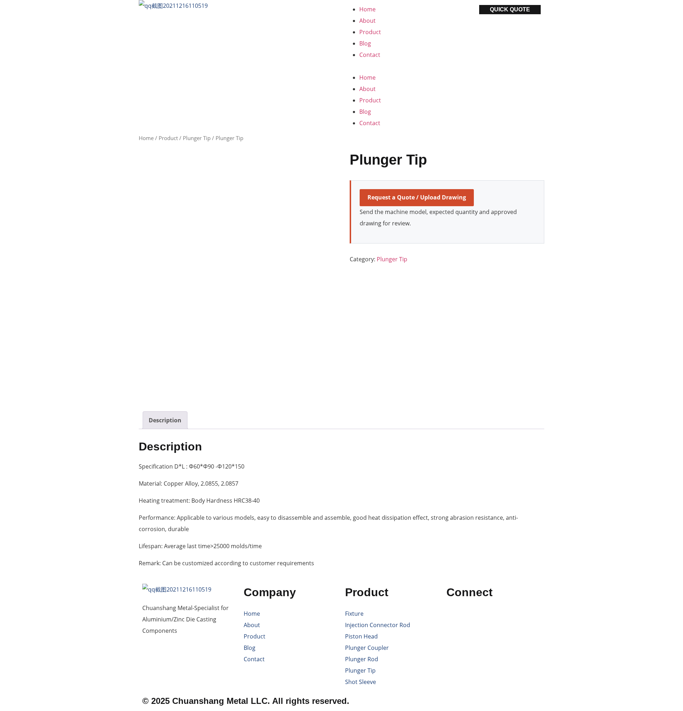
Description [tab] (165, 420)
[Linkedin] (494, 617)
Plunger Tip (197, 137)
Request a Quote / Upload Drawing (416, 197)
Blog (365, 43)
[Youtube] (474, 617)
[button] (392, 66)
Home (367, 9)
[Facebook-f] (455, 617)
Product (370, 32)
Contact (369, 55)
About (367, 21)
